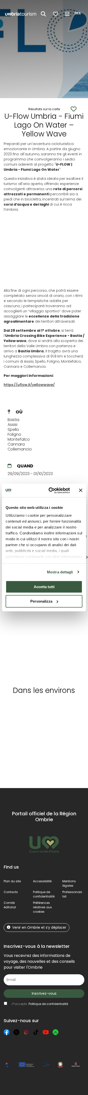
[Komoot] (55, 1032)
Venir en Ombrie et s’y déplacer (39, 927)
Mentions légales (69, 883)
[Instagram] (26, 1032)
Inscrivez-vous (44, 993)
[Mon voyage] (55, 14)
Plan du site (12, 881)
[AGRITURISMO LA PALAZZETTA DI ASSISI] (24, 626)
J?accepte (39, 1004)
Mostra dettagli (60, 572)
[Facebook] (7, 1032)
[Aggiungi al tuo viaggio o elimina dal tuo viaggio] (45, 707)
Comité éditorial (10, 905)
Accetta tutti (44, 587)
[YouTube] (46, 1032)
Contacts (11, 892)
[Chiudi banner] (80, 490)
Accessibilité (42, 881)
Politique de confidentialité (44, 894)
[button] (78, 13)
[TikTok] (36, 1032)
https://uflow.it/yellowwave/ (29, 384)
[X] (16, 1032)
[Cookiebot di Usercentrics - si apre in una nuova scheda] (51, 490)
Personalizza (41, 601)
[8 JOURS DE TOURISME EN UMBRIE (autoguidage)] (66, 626)
